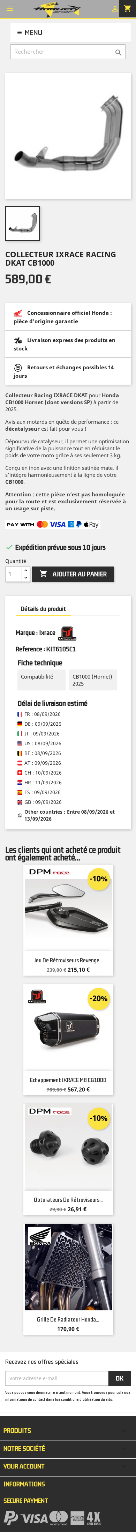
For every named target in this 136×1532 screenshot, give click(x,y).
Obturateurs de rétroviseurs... (68, 1200)
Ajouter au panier (73, 574)
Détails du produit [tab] (43, 609)
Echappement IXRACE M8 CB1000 (68, 1080)
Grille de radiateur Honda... (68, 1320)
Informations (24, 1484)
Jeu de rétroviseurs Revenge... (68, 960)
